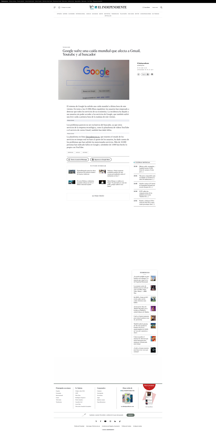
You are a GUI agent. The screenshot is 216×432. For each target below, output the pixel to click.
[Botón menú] (55, 7)
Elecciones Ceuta (57, 1)
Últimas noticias (12, 1)
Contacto (99, 391)
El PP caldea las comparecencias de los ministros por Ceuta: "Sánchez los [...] (145, 194)
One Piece (89, 1)
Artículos (108, 15)
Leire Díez (78, 404)
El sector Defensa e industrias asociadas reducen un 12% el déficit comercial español (85, 182)
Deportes (107, 13)
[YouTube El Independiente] (105, 421)
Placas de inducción (97, 1)
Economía (72, 13)
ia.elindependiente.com (127, 406)
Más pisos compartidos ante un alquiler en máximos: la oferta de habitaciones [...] (147, 177)
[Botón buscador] (161, 7)
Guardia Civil (78, 402)
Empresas (70, 152)
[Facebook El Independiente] (100, 421)
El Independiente (143, 63)
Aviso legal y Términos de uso (93, 426)
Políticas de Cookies (126, 426)
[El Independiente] (108, 7)
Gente (101, 13)
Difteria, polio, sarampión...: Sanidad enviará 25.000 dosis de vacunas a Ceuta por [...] (147, 169)
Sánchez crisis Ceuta (47, 1)
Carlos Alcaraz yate (29, 1)
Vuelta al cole (71, 1)
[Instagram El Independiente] (110, 421)
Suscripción (100, 393)
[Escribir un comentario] (152, 74)
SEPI (76, 393)
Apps (98, 397)
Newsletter (100, 395)
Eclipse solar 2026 (80, 391)
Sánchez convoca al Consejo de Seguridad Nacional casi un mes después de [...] (147, 185)
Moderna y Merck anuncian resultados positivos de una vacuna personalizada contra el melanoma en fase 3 (116, 173)
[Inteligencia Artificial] (127, 403)
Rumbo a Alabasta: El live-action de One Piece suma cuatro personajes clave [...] (147, 202)
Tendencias (115, 13)
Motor (137, 13)
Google (78, 152)
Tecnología (66, 47)
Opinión (59, 13)
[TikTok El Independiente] (119, 421)
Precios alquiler (20, 1)
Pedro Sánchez (79, 399)
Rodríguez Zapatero (80, 397)
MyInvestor (84, 1)
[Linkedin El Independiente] (115, 421)
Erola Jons (64, 1)
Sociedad (95, 13)
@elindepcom (140, 65)
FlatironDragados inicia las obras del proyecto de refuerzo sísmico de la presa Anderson (86, 172)
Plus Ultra (77, 395)
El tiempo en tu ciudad (66, 7)
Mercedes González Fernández (83, 406)
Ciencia (88, 13)
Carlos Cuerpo (38, 1)
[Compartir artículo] (138, 74)
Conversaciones (145, 13)
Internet (85, 152)
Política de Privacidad (79, 426)
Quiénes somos (101, 399)
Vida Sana (131, 13)
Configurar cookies (137, 426)
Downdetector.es (93, 137)
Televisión (123, 13)
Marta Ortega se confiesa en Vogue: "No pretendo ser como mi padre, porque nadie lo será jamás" (116, 183)
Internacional (80, 13)
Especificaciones (101, 402)
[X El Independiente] (96, 421)
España (65, 13)
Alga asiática (78, 1)
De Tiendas (155, 13)
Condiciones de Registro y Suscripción (111, 426)
